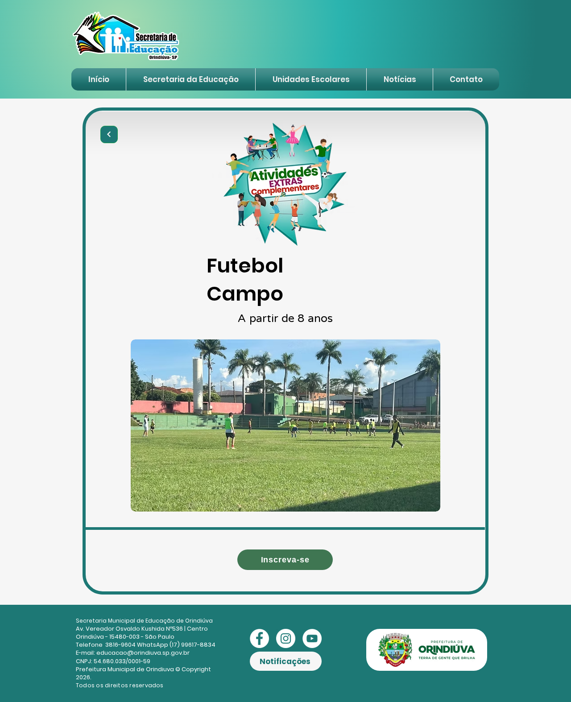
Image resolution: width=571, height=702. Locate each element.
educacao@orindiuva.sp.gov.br (143, 652)
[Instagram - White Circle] (285, 638)
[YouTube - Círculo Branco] (312, 638)
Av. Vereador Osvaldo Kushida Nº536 (129, 628)
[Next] (109, 134)
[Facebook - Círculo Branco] (259, 638)
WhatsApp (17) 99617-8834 (176, 644)
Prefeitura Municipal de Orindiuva (125, 669)
